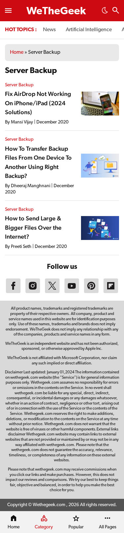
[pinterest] (91, 292)
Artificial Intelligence (89, 30)
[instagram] (32, 292)
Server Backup (19, 85)
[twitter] (52, 292)
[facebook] (13, 292)
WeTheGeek (56, 11)
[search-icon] (115, 11)
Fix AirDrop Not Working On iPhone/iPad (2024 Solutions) (38, 102)
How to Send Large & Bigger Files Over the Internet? (33, 227)
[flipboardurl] (110, 292)
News (49, 30)
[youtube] (71, 292)
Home (16, 52)
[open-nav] (8, 10)
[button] (105, 12)
